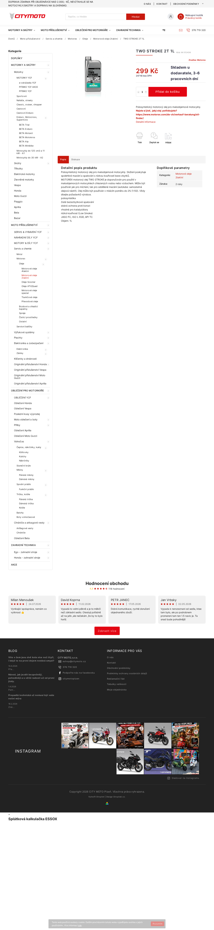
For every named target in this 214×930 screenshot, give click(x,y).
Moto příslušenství (24, 225)
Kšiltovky (23, 452)
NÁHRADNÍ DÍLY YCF (26, 237)
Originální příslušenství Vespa (30, 369)
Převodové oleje (30, 301)
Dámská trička (26, 503)
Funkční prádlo (26, 489)
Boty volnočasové (26, 517)
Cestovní (21, 108)
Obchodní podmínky (186, 4)
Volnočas (19, 441)
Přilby (17, 425)
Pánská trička (26, 499)
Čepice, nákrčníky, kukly (29, 447)
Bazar (17, 218)
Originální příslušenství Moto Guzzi (29, 377)
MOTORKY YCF (24, 78)
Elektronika (22, 349)
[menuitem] (23, 30)
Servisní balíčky (24, 326)
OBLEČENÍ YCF (22, 397)
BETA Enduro (25, 129)
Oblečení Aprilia (22, 430)
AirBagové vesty (25, 528)
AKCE (14, 564)
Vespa (17, 185)
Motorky (18, 71)
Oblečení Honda (23, 403)
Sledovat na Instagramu (185, 778)
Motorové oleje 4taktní (29, 269)
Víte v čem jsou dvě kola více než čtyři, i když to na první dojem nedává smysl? (31, 659)
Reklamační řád (116, 679)
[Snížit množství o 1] (138, 92)
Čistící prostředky (28, 317)
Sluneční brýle (24, 465)
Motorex (21, 258)
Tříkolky (18, 168)
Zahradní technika (23, 545)
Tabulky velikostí (116, 684)
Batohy (20, 512)
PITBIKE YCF (25, 91)
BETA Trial (24, 125)
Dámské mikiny (26, 479)
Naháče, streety (25, 100)
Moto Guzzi (20, 196)
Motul (19, 254)
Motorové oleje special (29, 291)
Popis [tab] (63, 159)
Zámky (20, 353)
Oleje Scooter (28, 282)
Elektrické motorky (24, 174)
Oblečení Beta (22, 538)
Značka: (197, 60)
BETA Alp (24, 141)
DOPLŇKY (16, 58)
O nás (147, 4)
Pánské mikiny (26, 475)
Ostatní (23, 321)
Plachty (18, 337)
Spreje (22, 313)
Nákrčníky (24, 460)
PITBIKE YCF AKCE (28, 87)
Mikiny (20, 470)
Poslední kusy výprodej (27, 414)
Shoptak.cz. (119, 797)
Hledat (136, 16)
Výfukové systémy (24, 332)
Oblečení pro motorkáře (27, 390)
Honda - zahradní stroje (27, 557)
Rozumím (158, 924)
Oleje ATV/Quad (29, 286)
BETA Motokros (27, 137)
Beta (16, 212)
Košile (22, 507)
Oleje (21, 263)
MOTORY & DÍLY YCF (26, 243)
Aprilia (17, 207)
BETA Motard (26, 133)
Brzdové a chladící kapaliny (28, 307)
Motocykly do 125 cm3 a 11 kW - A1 (31, 152)
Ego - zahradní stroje (25, 552)
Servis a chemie (23, 248)
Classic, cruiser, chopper (29, 104)
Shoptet (100, 797)
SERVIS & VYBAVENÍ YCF (28, 232)
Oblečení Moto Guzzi (25, 435)
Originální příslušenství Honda (30, 364)
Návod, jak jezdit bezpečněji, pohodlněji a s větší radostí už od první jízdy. (31, 678)
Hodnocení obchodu (107, 583)
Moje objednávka (117, 689)
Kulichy (22, 456)
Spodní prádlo (24, 484)
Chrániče (21, 532)
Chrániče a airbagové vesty (29, 522)
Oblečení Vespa (22, 408)
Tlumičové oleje (29, 297)
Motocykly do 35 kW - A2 (30, 157)
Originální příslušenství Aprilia (30, 383)
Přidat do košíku (167, 91)
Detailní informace (145, 121)
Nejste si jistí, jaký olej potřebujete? (156, 110)
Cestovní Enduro (25, 113)
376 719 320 (70, 667)
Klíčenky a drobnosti (25, 358)
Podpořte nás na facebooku (79, 673)
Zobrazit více (107, 631)
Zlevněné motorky (24, 179)
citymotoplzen (71, 678)
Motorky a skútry (23, 64)
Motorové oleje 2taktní (29, 276)
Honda (17, 190)
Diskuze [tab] (75, 159)
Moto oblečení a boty (25, 419)
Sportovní (22, 96)
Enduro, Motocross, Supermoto (27, 118)
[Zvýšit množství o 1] (145, 92)
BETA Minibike (26, 145)
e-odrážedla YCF (27, 83)
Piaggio (18, 201)
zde (80, 925)
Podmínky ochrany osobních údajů (127, 673)
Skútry (17, 163)
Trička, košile (23, 494)
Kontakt (162, 4)
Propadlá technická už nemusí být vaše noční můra (31, 697)
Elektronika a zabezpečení (28, 343)
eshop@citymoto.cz (74, 661)
